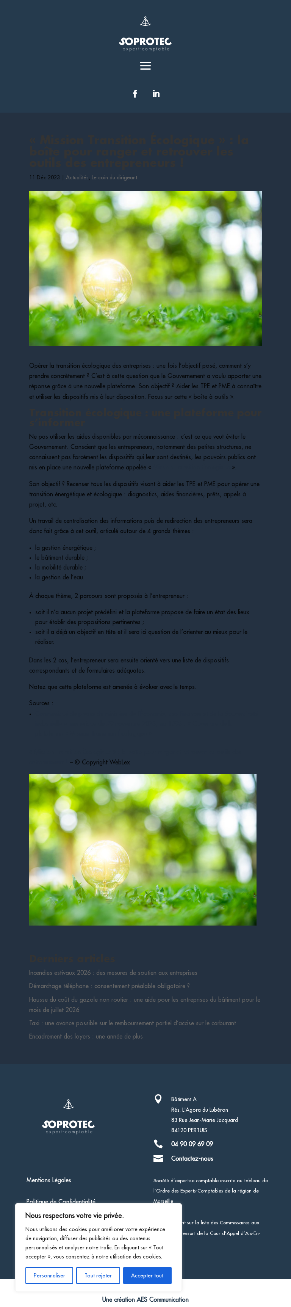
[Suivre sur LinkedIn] (156, 93)
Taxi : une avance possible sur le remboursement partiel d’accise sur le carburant (132, 1023)
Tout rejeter (98, 1275)
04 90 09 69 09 (192, 1144)
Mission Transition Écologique (191, 467)
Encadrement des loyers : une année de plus (86, 1037)
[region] (98, 1247)
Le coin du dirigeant (114, 177)
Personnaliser (49, 1275)
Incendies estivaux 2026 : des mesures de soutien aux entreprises (113, 973)
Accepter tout (147, 1275)
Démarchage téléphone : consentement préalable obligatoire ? (109, 986)
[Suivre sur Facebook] (135, 93)
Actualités (77, 177)
